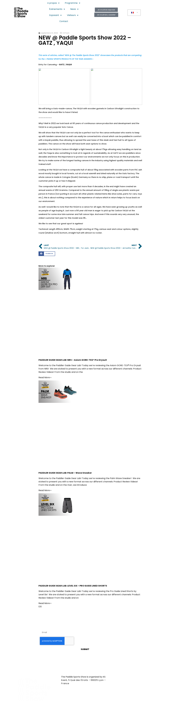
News (73, 9)
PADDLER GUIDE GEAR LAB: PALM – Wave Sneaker (65, 472)
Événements (55, 9)
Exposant (54, 15)
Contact (63, 21)
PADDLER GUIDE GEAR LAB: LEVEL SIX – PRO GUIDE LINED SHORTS (73, 585)
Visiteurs (71, 15)
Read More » (45, 377)
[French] (133, 12)
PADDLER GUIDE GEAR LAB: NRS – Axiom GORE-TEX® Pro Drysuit (73, 359)
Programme (71, 3)
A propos (52, 3)
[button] (47, 253)
